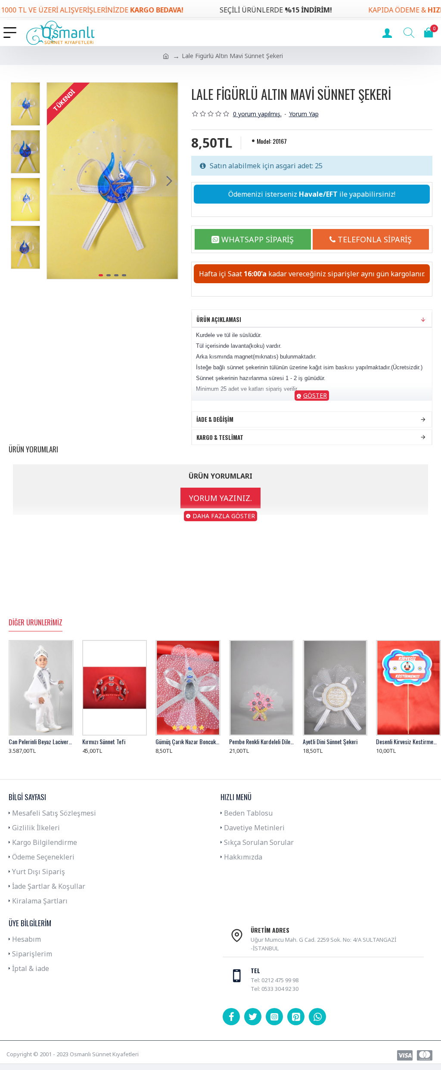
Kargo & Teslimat (219, 437)
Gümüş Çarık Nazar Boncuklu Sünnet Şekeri (187, 741)
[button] (55, 180)
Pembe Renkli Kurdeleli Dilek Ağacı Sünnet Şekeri (261, 741)
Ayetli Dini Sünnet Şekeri (330, 741)
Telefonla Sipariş (375, 239)
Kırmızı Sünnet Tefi (103, 741)
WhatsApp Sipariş (257, 239)
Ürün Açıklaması (218, 319)
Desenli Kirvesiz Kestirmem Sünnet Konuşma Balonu (408, 741)
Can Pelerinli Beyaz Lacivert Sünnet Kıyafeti (41, 741)
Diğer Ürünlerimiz (35, 623)
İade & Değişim (214, 419)
